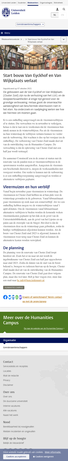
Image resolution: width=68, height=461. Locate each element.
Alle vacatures (10, 410)
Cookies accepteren (16, 456)
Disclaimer (8, 385)
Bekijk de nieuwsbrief (13, 443)
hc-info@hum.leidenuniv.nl (30, 280)
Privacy (6, 380)
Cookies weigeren (44, 456)
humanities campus (14, 287)
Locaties (7, 371)
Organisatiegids (46, 3)
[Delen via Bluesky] (9, 297)
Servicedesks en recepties (15, 366)
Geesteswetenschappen (15, 347)
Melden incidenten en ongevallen (19, 431)
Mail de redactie (11, 375)
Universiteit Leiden (9, 3)
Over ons (7, 396)
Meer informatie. (53, 452)
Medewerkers (33, 3)
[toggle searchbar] (63, 9)
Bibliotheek (58, 3)
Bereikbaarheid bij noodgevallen (18, 426)
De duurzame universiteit (15, 401)
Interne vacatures (11, 405)
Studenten (22, 3)
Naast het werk (10, 415)
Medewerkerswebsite (10, 39)
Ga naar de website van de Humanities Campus (43, 328)
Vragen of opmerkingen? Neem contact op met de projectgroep (42, 299)
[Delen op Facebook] (5, 297)
